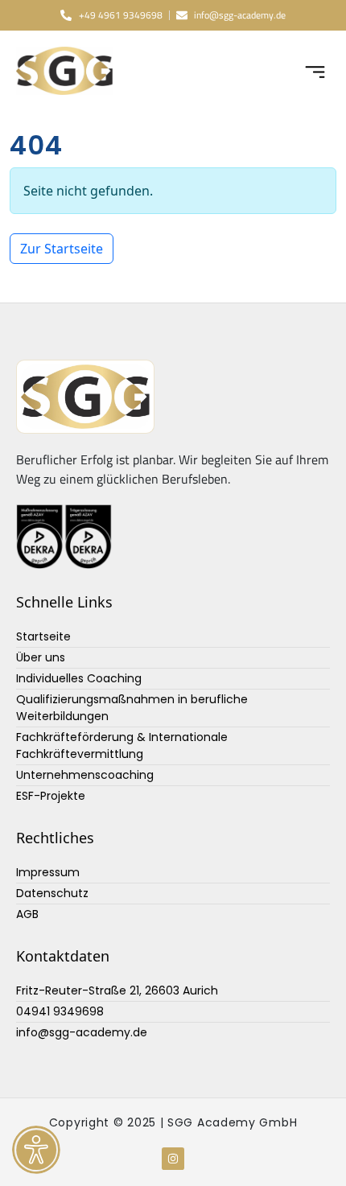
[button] (315, 71)
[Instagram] (173, 1158)
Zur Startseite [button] (61, 248)
